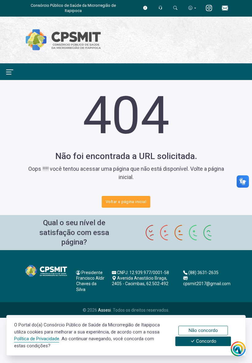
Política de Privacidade (36, 338)
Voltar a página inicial (126, 201)
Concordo (205, 341)
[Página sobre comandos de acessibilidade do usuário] (192, 8)
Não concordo (203, 330)
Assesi (104, 310)
